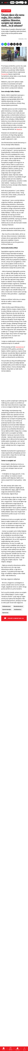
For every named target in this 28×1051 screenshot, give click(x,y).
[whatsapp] (5, 44)
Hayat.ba (19, 129)
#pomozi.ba (5, 612)
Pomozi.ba (4, 74)
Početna (3, 1049)
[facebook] (2, 44)
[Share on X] (11, 44)
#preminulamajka (6, 609)
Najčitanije (17, 1049)
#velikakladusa (17, 609)
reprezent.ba (20, 347)
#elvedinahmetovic (18, 606)
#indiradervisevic (6, 606)
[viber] (8, 44)
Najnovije (10, 1049)
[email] (14, 44)
